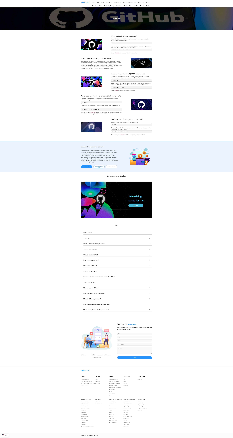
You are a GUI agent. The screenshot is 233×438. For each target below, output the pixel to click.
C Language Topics (84, 420)
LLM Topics (126, 412)
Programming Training (109, 5)
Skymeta (125, 383)
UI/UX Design (112, 389)
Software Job (83, 410)
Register (142, 5)
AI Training (140, 410)
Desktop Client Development (114, 383)
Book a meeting (132, 324)
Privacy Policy (97, 381)
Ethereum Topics (127, 422)
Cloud (110, 410)
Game (110, 391)
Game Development (113, 385)
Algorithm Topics (127, 406)
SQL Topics (126, 414)
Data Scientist (83, 412)
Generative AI (109, 2)
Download (136, 5)
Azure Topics (126, 418)
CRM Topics (111, 416)
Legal (130, 5)
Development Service (128, 2)
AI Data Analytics (117, 2)
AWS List (125, 420)
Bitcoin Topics (126, 424)
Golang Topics (83, 418)
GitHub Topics (83, 422)
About (96, 379)
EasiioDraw (118, 5)
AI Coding (125, 5)
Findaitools (126, 385)
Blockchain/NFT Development (115, 387)
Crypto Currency (127, 401)
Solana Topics (83, 424)
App (143, 2)
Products (94, 5)
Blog (147, 2)
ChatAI (102, 2)
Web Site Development (113, 379)
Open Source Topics (113, 420)
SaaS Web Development (114, 381)
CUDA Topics (126, 410)
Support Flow (138, 2)
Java (110, 406)
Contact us (87, 166)
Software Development (85, 408)
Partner (100, 5)
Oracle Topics (126, 426)
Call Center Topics (112, 422)
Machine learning (112, 408)
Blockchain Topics (127, 408)
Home (93, 2)
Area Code (140, 379)
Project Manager (84, 414)
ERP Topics (111, 414)
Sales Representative (85, 416)
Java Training (140, 401)
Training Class (112, 393)
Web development (84, 406)
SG (124, 379)
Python (110, 412)
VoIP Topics (111, 418)
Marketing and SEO (113, 401)
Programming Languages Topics (87, 426)
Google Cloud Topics (128, 416)
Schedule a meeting (111, 166)
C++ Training (140, 406)
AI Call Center (98, 401)
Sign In (147, 5)
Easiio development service (99, 167)
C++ (110, 395)
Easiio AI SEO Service (85, 401)
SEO (98, 2)
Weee (125, 381)
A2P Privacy (97, 383)
